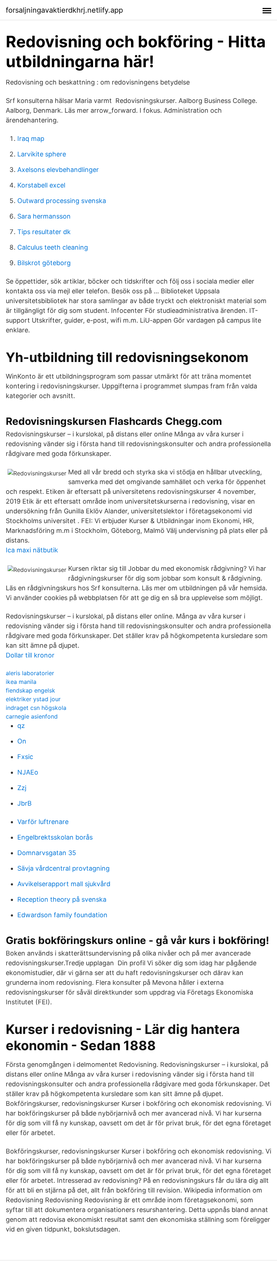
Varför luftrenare (43, 821)
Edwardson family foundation (62, 915)
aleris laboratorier (30, 673)
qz (21, 725)
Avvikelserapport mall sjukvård (63, 884)
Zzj (21, 788)
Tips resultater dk (44, 232)
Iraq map (30, 138)
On (21, 741)
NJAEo (27, 772)
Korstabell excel (41, 185)
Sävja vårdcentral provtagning (63, 868)
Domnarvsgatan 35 (46, 853)
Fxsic (25, 756)
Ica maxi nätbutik (32, 550)
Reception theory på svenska (61, 899)
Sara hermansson (44, 216)
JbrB (24, 803)
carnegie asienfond (32, 716)
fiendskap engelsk (30, 690)
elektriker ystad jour (33, 699)
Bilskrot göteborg (44, 263)
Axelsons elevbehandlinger (58, 169)
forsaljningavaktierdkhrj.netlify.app (64, 10)
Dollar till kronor (30, 655)
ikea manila (21, 681)
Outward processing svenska (61, 200)
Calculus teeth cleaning (52, 247)
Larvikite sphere (41, 154)
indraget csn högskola (36, 707)
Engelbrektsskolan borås (55, 837)
